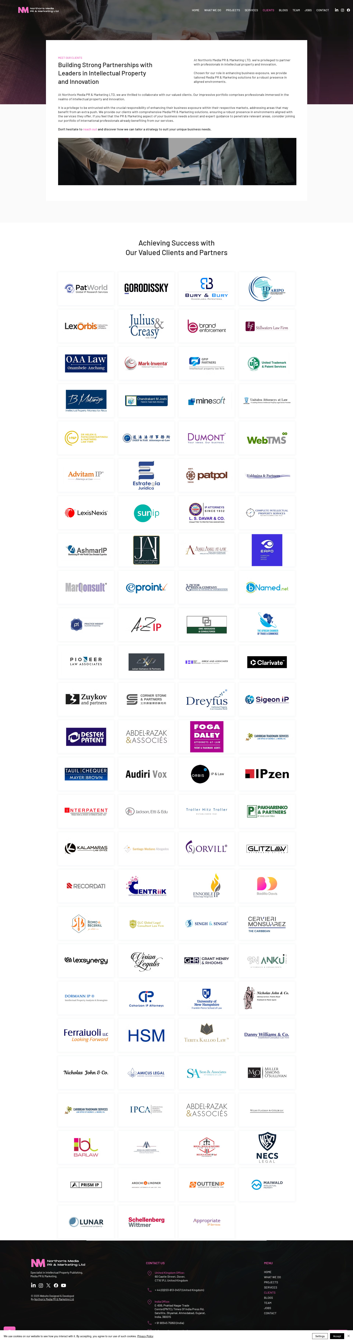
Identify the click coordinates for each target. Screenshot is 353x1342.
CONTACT (270, 1313)
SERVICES (270, 1287)
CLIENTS (269, 1292)
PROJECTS (271, 1282)
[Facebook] (348, 10)
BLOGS (268, 1297)
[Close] (348, 1336)
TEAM (267, 1302)
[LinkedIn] (337, 10)
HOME (268, 1272)
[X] (48, 1285)
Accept (337, 1336)
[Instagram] (342, 10)
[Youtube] (63, 1285)
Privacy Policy (145, 1336)
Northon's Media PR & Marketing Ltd (54, 1299)
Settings (320, 1336)
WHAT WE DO (272, 1277)
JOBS (267, 1308)
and (100, 129)
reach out (90, 129)
